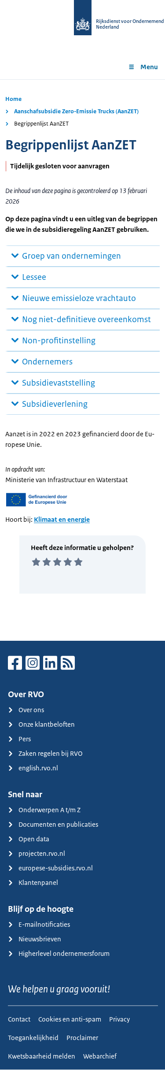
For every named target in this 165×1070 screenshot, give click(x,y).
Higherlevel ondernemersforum (64, 953)
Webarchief (100, 1056)
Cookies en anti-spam (69, 1019)
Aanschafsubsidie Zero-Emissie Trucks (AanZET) (76, 111)
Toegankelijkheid (33, 1037)
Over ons (31, 710)
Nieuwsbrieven (39, 939)
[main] (82, 360)
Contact (19, 1019)
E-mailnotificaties (44, 924)
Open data (33, 839)
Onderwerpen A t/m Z (49, 810)
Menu (149, 67)
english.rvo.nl (38, 768)
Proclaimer (82, 1037)
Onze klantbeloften (46, 724)
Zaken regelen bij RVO (50, 753)
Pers (24, 739)
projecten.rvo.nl (41, 853)
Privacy (119, 1019)
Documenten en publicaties (58, 824)
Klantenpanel (38, 882)
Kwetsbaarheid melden (41, 1056)
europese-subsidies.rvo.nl (55, 868)
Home (13, 99)
